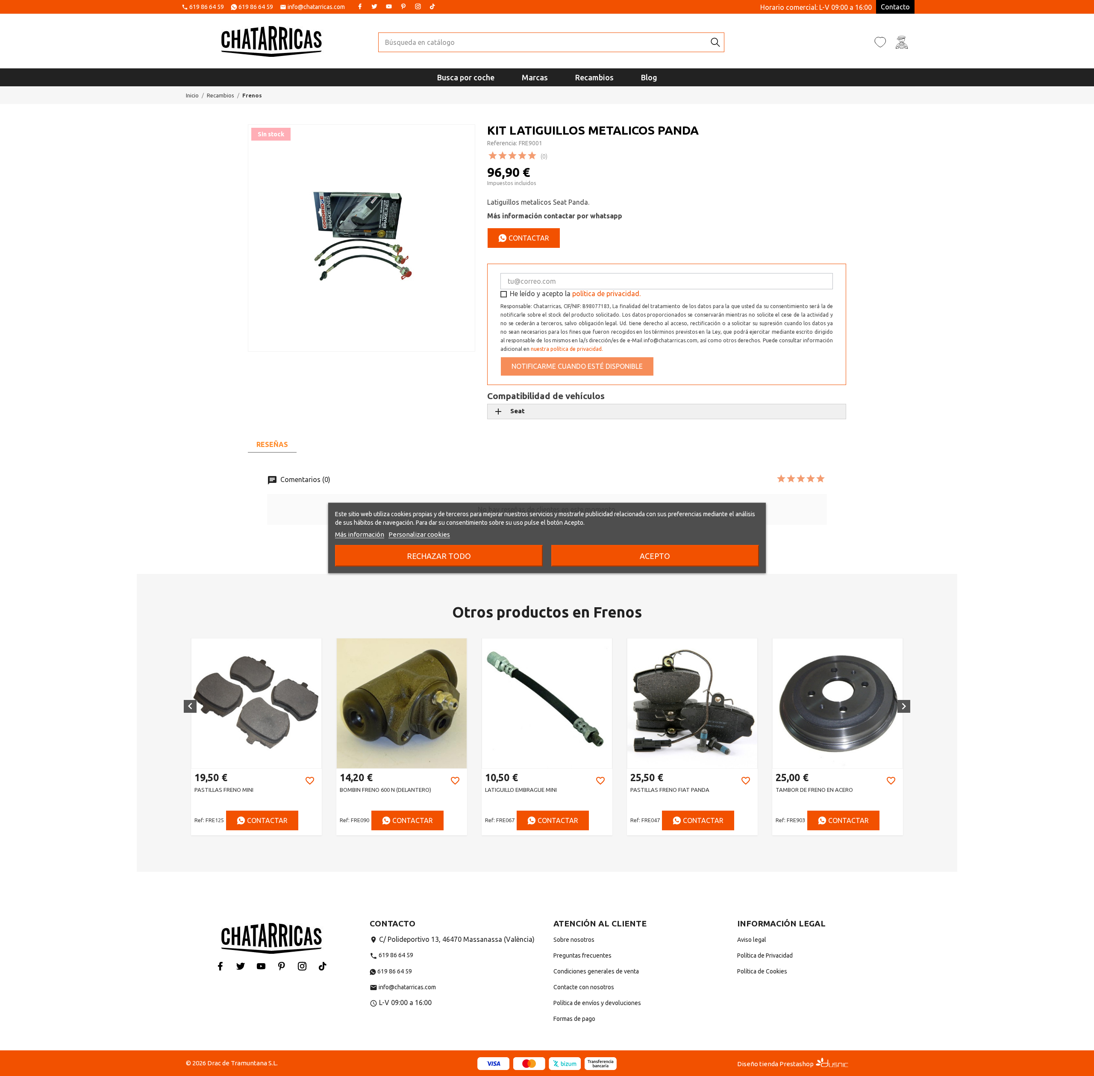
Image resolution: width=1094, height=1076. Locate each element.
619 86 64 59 (206, 7)
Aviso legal (751, 939)
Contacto (895, 7)
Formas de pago (574, 1018)
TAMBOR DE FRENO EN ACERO (814, 790)
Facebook (359, 6)
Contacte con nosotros (583, 987)
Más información (359, 534)
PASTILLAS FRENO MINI (223, 790)
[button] (190, 706)
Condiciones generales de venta (596, 971)
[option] (256, 736)
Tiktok (432, 6)
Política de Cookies (762, 971)
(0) (544, 156)
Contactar (528, 238)
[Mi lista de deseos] (880, 41)
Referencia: (502, 143)
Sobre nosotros (573, 939)
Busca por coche (465, 77)
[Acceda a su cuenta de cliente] (901, 41)
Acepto (655, 556)
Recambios (594, 77)
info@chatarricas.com (316, 7)
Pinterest (403, 6)
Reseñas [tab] (272, 444)
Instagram (417, 6)
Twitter (374, 6)
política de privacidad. (606, 293)
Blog (649, 77)
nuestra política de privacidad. (567, 349)
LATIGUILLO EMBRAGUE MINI (521, 790)
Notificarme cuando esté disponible (577, 366)
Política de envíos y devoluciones (597, 1003)
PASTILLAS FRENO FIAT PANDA (669, 790)
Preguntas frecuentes (582, 955)
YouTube (388, 6)
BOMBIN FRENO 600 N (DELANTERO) (385, 790)
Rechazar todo (439, 556)
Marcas (535, 77)
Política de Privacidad (765, 955)
